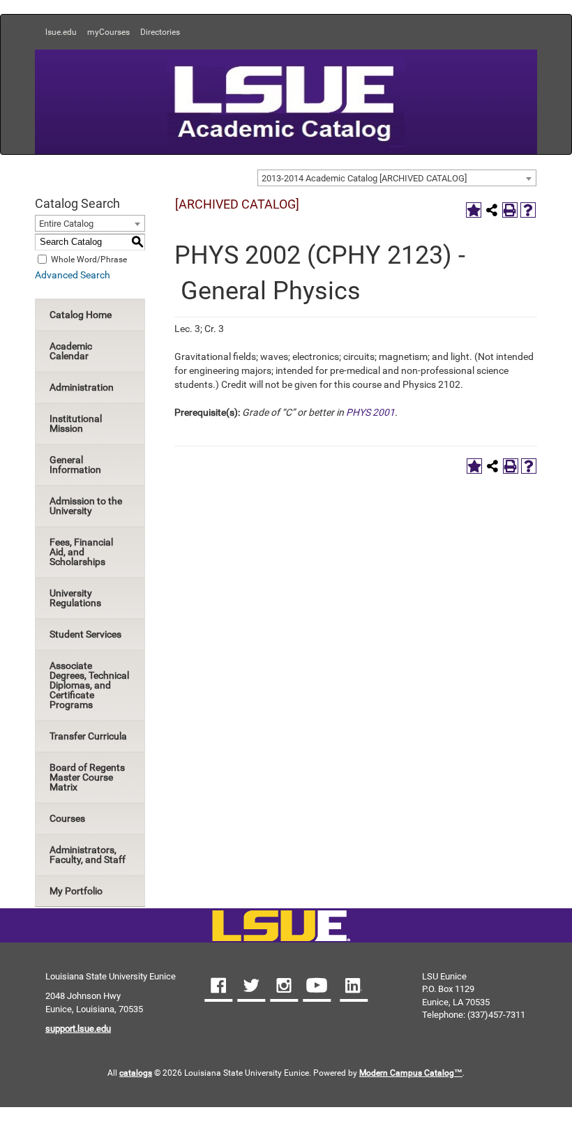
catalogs (135, 1073)
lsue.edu (61, 32)
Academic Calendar (71, 350)
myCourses (108, 32)
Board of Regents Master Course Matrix (87, 777)
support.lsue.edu (78, 1028)
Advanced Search (72, 274)
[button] (218, 987)
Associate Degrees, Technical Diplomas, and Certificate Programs (89, 685)
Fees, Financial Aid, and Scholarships (81, 551)
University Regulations (75, 597)
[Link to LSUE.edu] (286, 100)
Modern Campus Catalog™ (410, 1073)
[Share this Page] (491, 210)
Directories (160, 32)
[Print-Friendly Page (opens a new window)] (510, 210)
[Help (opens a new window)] (528, 210)
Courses (67, 818)
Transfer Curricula (88, 736)
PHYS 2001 (370, 412)
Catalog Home (81, 314)
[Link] (281, 926)
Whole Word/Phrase (89, 259)
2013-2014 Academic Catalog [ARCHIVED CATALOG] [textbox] (364, 178)
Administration (82, 387)
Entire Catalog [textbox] (66, 223)
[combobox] (396, 178)
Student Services (85, 634)
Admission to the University (86, 505)
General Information (75, 464)
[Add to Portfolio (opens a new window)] (473, 210)
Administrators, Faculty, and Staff (88, 854)
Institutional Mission (76, 423)
